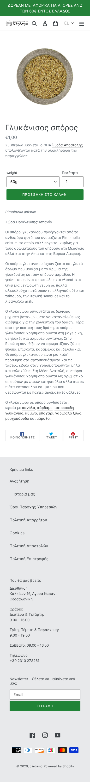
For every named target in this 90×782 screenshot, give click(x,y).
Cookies (17, 532)
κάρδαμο (45, 407)
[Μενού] (81, 23)
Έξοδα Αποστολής (67, 145)
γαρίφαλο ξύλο (68, 413)
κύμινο (31, 413)
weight (11, 173)
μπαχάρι (46, 413)
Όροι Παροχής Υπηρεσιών (33, 507)
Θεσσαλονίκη (21, 599)
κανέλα (28, 407)
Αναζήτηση (19, 481)
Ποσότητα (70, 173)
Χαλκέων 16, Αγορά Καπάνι (33, 593)
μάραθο (43, 418)
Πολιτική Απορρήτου (28, 520)
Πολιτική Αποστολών (29, 545)
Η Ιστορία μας (22, 494)
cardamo (36, 766)
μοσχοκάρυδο (17, 418)
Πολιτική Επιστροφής (29, 558)
